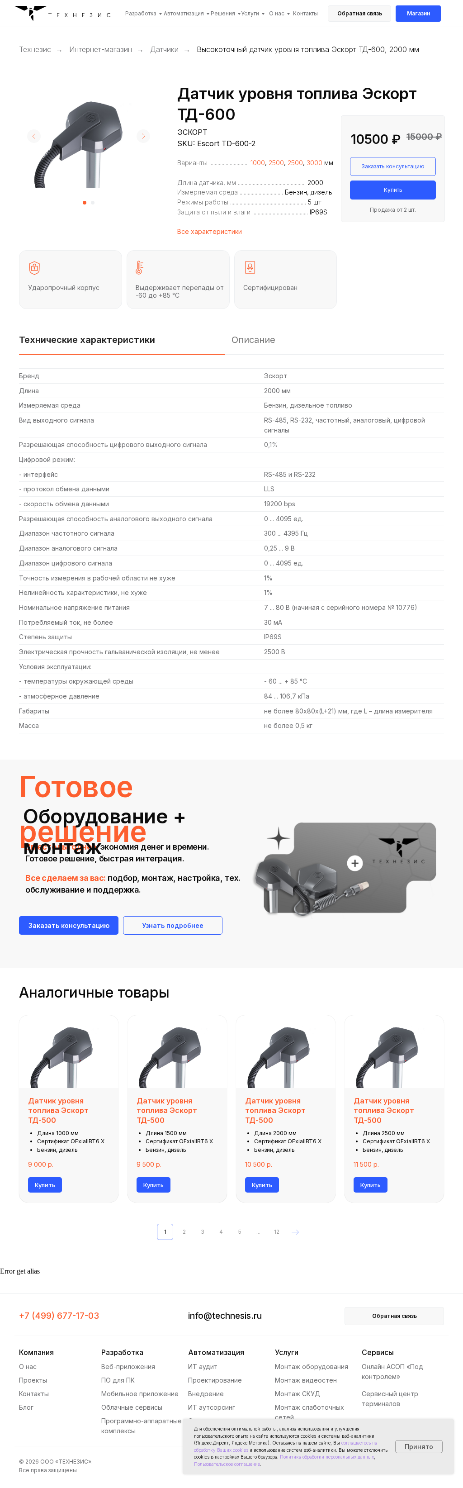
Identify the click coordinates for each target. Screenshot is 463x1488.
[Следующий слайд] (143, 136)
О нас (276, 13)
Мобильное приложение (140, 1394)
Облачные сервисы (131, 1407)
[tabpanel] (231, 550)
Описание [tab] (253, 339)
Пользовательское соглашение (227, 1464)
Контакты (305, 13)
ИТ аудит (202, 1366)
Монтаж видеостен (306, 1380)
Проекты (33, 1380)
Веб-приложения (128, 1366)
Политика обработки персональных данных (327, 1456)
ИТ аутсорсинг (211, 1407)
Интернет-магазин (100, 49)
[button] (359, 13)
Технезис (35, 49)
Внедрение (206, 1394)
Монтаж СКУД (297, 1394)
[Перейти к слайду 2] (92, 202)
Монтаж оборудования (311, 1366)
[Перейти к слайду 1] (84, 202)
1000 (257, 162)
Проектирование (215, 1380)
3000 (314, 162)
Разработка (140, 13)
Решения (223, 13)
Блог (26, 1407)
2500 (276, 162)
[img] (65, 15)
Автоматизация (184, 13)
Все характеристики (209, 231)
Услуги (250, 13)
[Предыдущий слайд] (34, 136)
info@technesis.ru (225, 1316)
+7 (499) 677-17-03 (59, 1316)
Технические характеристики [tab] (87, 339)
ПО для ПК (118, 1380)
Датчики (164, 49)
